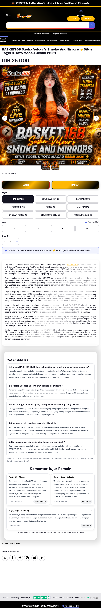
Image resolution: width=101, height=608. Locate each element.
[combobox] (47, 25)
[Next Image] (96, 118)
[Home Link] (24, 15)
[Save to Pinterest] (27, 557)
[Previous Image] (4, 118)
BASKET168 (72, 265)
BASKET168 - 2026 (11, 543)
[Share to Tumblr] (42, 557)
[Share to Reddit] (34, 557)
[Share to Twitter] (5, 557)
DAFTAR (87, 19)
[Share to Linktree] (20, 557)
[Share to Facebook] (12, 557)
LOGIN (73, 19)
